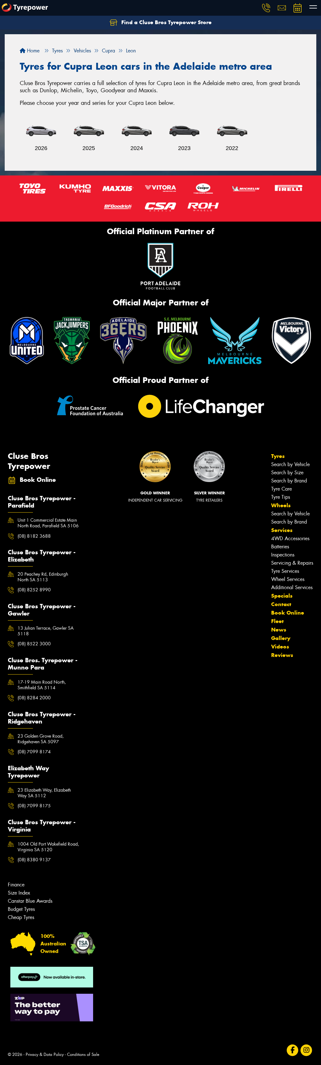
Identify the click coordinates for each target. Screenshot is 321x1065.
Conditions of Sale (83, 1054)
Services (281, 530)
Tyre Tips (280, 497)
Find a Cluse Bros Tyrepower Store (166, 22)
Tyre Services (285, 571)
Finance (16, 884)
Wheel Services (287, 579)
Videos (280, 646)
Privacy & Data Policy (45, 1054)
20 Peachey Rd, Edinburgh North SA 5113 (43, 577)
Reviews (282, 655)
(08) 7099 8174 (34, 752)
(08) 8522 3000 (34, 644)
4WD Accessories (290, 538)
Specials (281, 595)
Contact (281, 604)
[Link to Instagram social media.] (306, 1050)
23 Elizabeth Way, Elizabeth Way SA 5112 (44, 793)
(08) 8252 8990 (34, 590)
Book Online (287, 612)
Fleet (277, 621)
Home (32, 50)
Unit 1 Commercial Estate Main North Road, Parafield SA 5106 (48, 523)
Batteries (280, 546)
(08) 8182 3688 (34, 536)
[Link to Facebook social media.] (292, 1050)
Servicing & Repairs (292, 563)
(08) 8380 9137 (34, 860)
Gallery (280, 638)
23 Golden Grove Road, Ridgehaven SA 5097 (41, 739)
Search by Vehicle (290, 464)
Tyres (278, 456)
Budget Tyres (21, 909)
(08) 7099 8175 (34, 806)
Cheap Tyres (21, 917)
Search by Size (287, 472)
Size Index (19, 893)
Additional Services (292, 587)
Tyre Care (281, 489)
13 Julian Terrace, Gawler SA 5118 (46, 631)
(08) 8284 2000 (34, 698)
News (278, 629)
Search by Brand (289, 480)
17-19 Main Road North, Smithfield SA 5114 (42, 685)
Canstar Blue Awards (30, 901)
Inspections (282, 554)
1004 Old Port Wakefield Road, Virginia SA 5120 (48, 847)
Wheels (281, 505)
